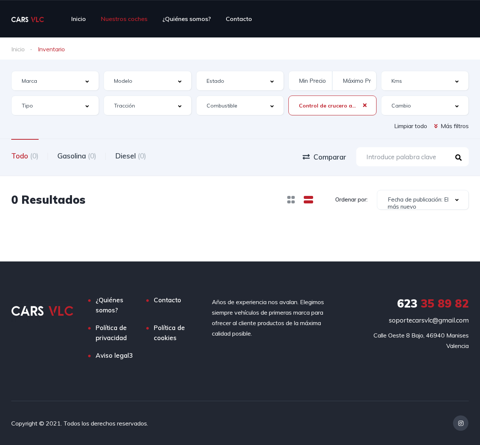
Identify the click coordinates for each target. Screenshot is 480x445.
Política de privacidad (111, 333)
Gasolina (76, 155)
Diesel (130, 155)
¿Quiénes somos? (186, 18)
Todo (25, 155)
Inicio (78, 18)
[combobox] (55, 81)
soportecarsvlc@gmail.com (429, 320)
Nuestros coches (124, 18)
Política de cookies (169, 333)
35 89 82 (433, 303)
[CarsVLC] (27, 18)
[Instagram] (460, 423)
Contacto (239, 18)
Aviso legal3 (114, 355)
